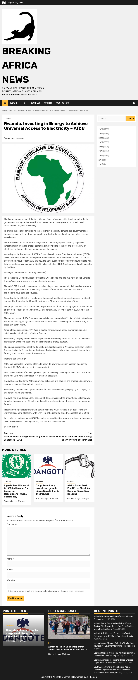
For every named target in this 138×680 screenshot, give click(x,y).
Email (10, 569)
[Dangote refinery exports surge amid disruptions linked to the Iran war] (48, 466)
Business (35, 103)
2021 (101, 151)
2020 (101, 155)
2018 (101, 160)
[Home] (5, 103)
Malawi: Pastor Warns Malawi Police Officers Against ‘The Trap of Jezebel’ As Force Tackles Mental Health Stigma (114, 626)
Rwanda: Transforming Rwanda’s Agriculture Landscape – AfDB (26, 436)
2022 (101, 147)
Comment (12, 524)
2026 (101, 129)
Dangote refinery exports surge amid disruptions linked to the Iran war (47, 489)
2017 (101, 164)
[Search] (134, 103)
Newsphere (77, 677)
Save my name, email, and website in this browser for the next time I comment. (47, 591)
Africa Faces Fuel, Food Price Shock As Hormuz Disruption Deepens (78, 489)
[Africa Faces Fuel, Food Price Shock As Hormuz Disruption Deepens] (79, 466)
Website (11, 580)
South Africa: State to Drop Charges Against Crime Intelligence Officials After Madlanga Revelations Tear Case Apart (112, 670)
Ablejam (21, 138)
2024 (101, 138)
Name (10, 559)
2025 (101, 133)
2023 (101, 142)
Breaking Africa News (26, 65)
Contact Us (62, 103)
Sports (48, 103)
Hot (25, 103)
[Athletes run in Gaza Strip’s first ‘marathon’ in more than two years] (69, 627)
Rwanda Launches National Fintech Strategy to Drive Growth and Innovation (70, 436)
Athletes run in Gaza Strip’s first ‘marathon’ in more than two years (67, 648)
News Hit (14, 103)
